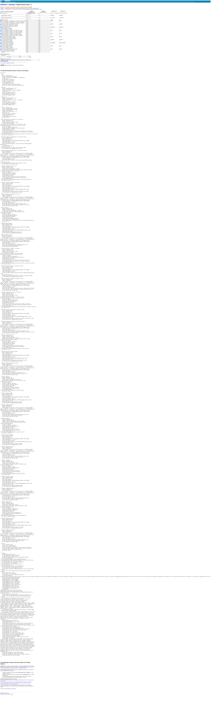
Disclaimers (2, 694)
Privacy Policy (7, 694)
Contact (12, 694)
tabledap (12, 4)
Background (29, 9)
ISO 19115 (20, 9)
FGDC (17, 9)
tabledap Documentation (11, 688)
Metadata (24, 9)
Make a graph (39, 9)
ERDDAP (3, 4)
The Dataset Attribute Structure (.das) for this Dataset (14, 70)
